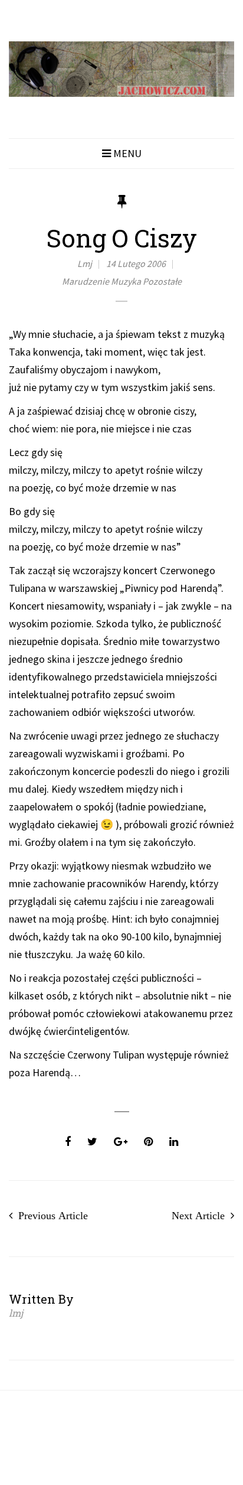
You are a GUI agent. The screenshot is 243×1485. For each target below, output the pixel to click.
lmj (84, 263)
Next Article (198, 1215)
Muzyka (126, 281)
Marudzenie (85, 281)
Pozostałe (162, 281)
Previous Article (53, 1215)
